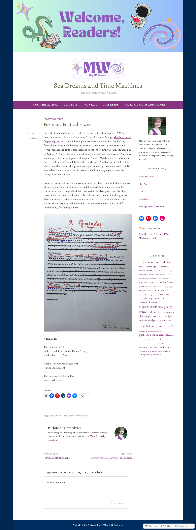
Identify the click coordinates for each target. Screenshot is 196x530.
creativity (159, 274)
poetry (77, 415)
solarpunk (164, 340)
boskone (157, 267)
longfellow (153, 298)
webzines (148, 351)
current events (169, 275)
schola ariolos (151, 340)
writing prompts (153, 354)
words (158, 351)
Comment (118, 503)
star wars (154, 344)
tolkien (163, 347)
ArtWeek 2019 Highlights (57, 456)
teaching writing (155, 347)
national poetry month (155, 320)
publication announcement (153, 334)
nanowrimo (157, 316)
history (141, 290)
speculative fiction (145, 344)
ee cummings (166, 279)
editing (159, 279)
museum (167, 312)
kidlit (145, 298)
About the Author (45, 104)
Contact (91, 104)
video (144, 351)
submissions (144, 347)
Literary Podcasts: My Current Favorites (111, 456)
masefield (157, 302)
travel (169, 347)
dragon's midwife (151, 278)
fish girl (141, 286)
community (168, 271)
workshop (165, 350)
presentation (143, 331)
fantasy (170, 282)
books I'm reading (147, 266)
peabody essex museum (153, 326)
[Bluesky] (141, 218)
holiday (146, 291)
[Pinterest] (148, 218)
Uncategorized (54, 119)
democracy (56, 415)
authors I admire (160, 262)
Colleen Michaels (159, 271)
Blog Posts (71, 104)
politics (84, 415)
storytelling (161, 344)
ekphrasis (143, 282)
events (163, 282)
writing (142, 354)
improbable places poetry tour (149, 295)
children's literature (146, 270)
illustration (165, 291)
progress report (155, 330)
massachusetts (148, 306)
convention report (146, 274)
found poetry (67, 415)
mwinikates (33, 138)
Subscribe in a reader (151, 228)
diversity (142, 278)
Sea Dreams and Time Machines (98, 85)
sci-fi (158, 339)
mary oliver (162, 299)
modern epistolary (155, 312)
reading (171, 334)
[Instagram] (162, 218)
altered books (142, 263)
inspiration (164, 294)
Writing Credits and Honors (145, 104)
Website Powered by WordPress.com (98, 524)
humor (158, 290)
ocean (141, 326)
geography (170, 287)
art (148, 262)
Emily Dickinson (153, 283)
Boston (164, 266)
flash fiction (149, 287)
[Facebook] (155, 218)
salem (145, 340)
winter (154, 351)
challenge (171, 267)
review (141, 340)
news (169, 320)
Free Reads (110, 104)
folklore (155, 287)
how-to (151, 291)
